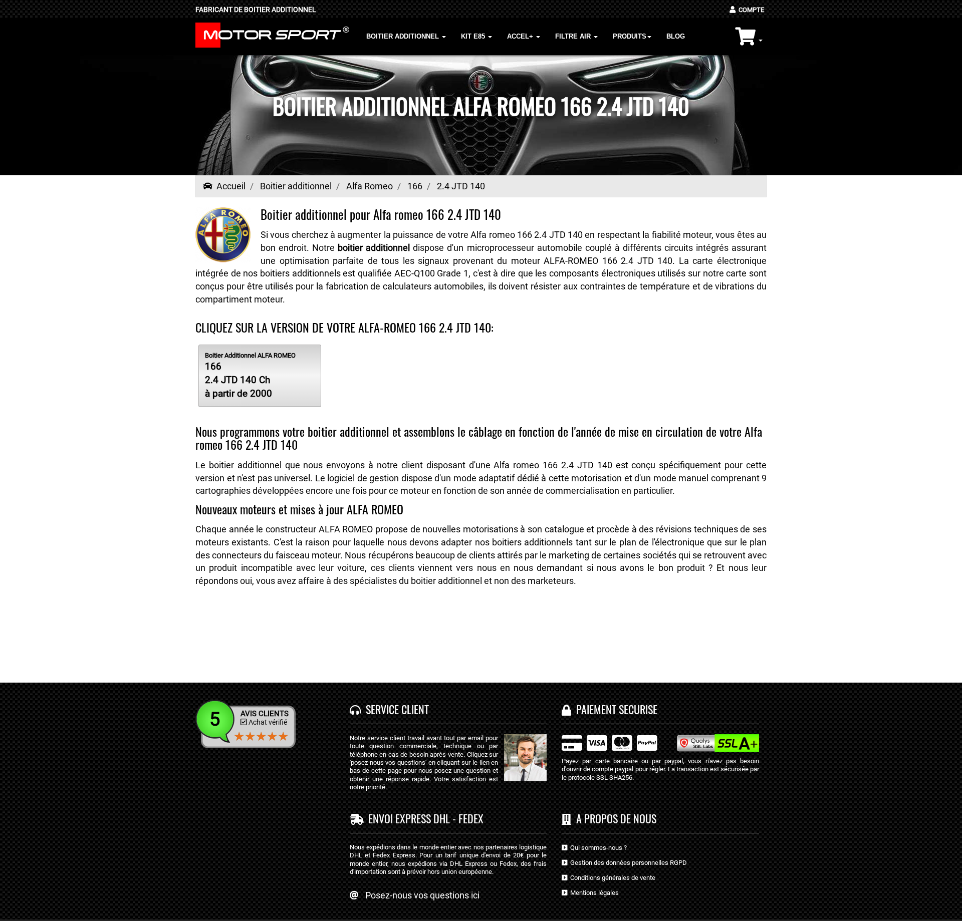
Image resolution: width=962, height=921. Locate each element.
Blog (675, 36)
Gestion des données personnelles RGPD (627, 862)
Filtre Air (574, 36)
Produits (629, 36)
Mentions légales (593, 892)
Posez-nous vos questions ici (422, 895)
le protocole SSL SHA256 (597, 777)
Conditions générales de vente (611, 877)
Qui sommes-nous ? (597, 847)
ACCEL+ (521, 36)
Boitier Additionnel (403, 36)
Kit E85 (474, 36)
